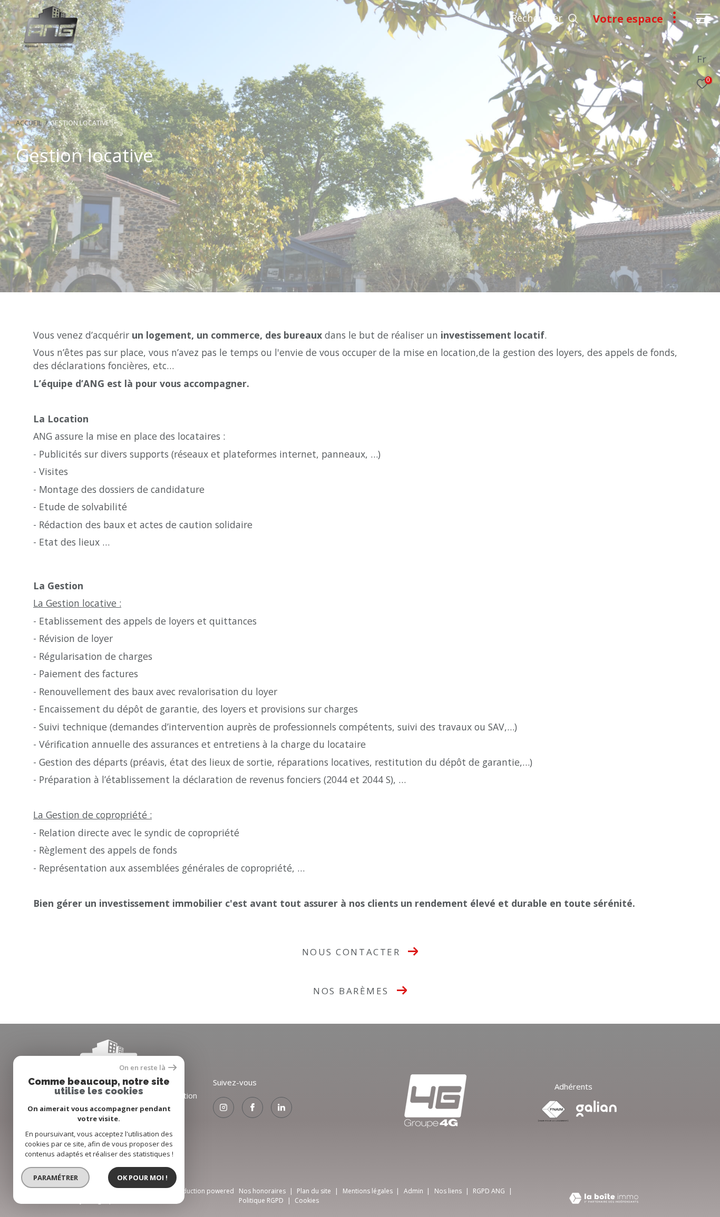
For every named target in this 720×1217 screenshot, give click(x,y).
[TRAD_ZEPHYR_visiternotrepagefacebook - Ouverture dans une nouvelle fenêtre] (252, 1107)
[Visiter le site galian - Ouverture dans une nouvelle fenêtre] (596, 1109)
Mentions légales (368, 1190)
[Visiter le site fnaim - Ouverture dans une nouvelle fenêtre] (553, 1111)
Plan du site (315, 1190)
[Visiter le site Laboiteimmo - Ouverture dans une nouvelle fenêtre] (604, 1199)
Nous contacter (351, 952)
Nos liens (448, 1190)
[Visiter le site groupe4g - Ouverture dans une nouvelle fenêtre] (435, 1101)
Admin (414, 1190)
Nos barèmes (351, 991)
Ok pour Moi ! (142, 1177)
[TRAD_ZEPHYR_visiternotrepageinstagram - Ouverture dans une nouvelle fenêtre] (223, 1107)
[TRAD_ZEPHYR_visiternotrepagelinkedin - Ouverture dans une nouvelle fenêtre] (281, 1107)
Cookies (307, 1200)
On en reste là (142, 1068)
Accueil (29, 122)
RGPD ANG (490, 1190)
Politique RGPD (261, 1200)
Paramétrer (55, 1177)
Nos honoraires (262, 1190)
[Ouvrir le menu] (703, 18)
